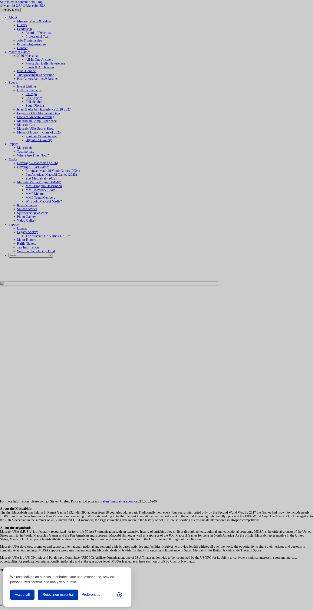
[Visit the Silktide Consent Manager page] (119, 595)
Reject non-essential (58, 594)
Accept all (22, 594)
